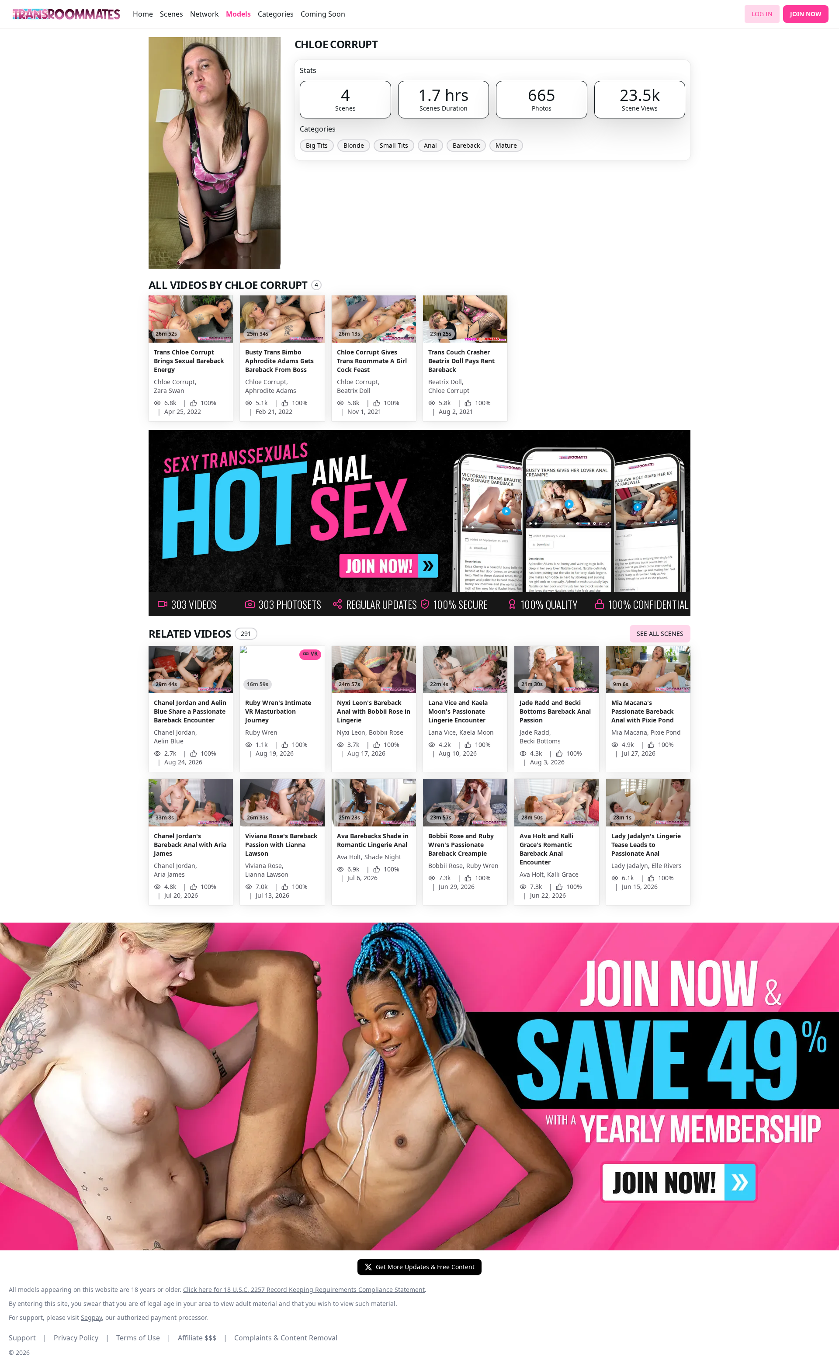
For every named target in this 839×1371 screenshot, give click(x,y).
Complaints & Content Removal (285, 1338)
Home (143, 14)
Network (204, 14)
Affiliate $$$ (202, 1338)
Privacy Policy (81, 1338)
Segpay (91, 1317)
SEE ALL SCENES (660, 633)
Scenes (171, 14)
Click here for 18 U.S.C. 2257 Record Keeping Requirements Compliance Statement (304, 1289)
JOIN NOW (806, 14)
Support (28, 1338)
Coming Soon (323, 14)
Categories (276, 14)
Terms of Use (143, 1338)
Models (238, 14)
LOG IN (762, 14)
